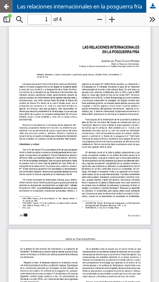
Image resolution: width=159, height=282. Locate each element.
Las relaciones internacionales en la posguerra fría (79, 6)
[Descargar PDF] (152, 6)
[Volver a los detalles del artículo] (6, 6)
